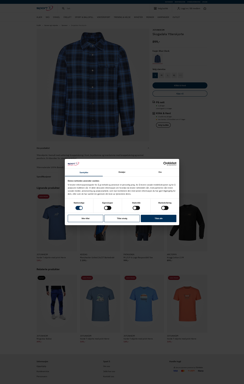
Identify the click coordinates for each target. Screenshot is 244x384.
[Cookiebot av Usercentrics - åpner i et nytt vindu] (165, 164)
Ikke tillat (85, 218)
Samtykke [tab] (84, 172)
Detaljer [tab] (122, 172)
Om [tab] (160, 172)
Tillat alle (159, 218)
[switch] (107, 208)
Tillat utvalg (122, 218)
